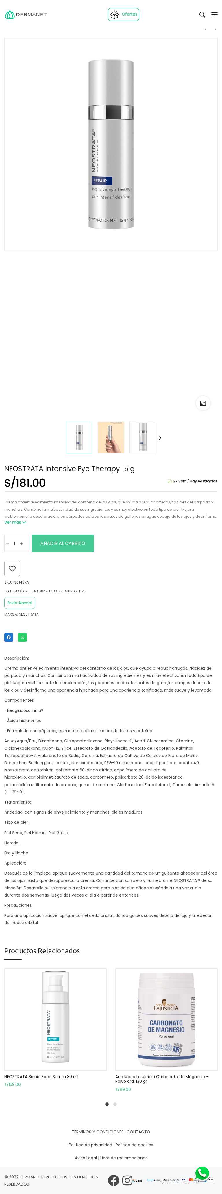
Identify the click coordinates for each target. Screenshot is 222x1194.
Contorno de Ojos (46, 590)
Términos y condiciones (98, 1132)
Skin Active (75, 590)
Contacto (138, 1132)
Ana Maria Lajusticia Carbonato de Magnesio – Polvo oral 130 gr (162, 1079)
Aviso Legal (86, 1158)
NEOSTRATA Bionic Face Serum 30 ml (41, 1077)
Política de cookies (134, 1145)
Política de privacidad (90, 1145)
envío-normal (20, 602)
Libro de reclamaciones (123, 1158)
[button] (55, 1065)
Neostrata (29, 614)
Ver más (12, 522)
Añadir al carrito (62, 543)
